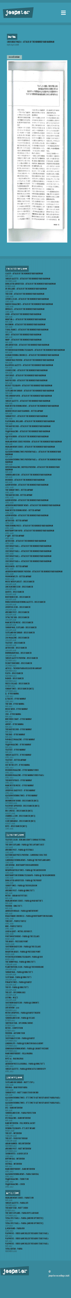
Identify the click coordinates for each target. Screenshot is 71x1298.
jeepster (17, 12)
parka (12, 37)
